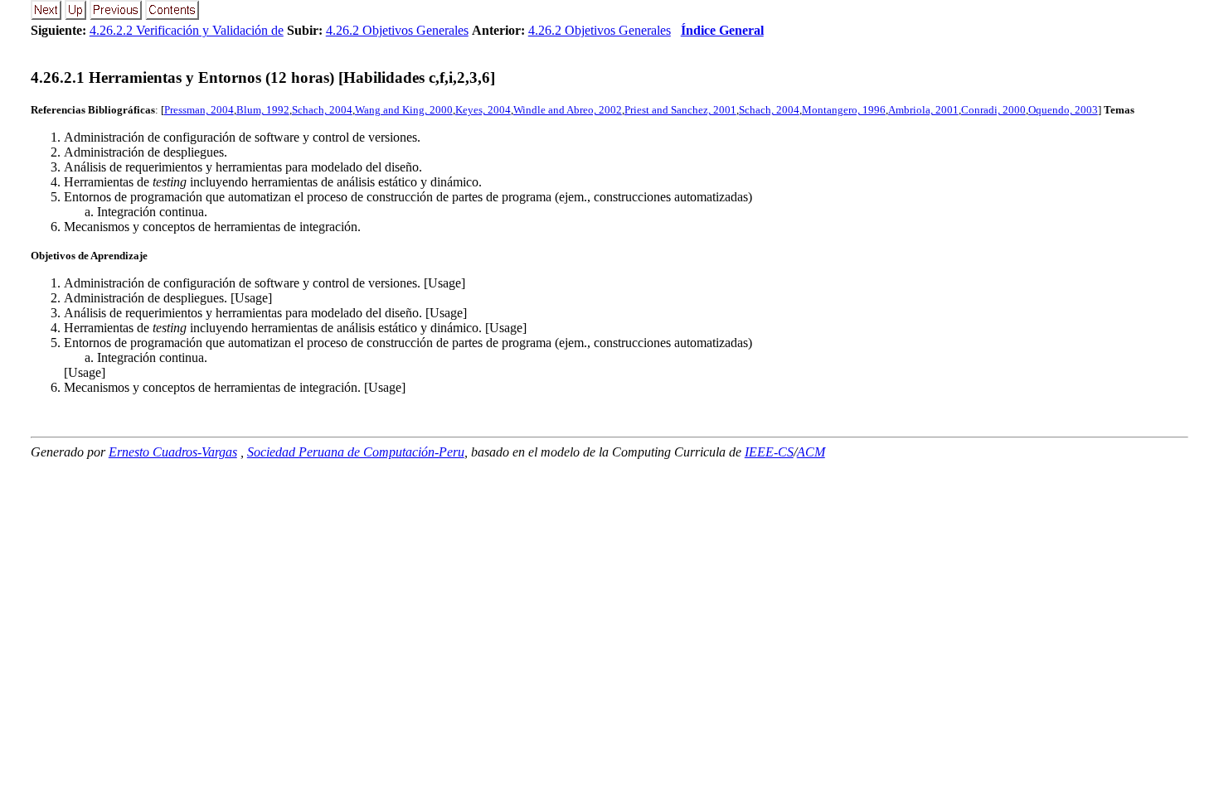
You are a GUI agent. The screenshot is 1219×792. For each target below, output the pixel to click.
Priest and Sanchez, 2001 (680, 110)
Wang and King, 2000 (404, 110)
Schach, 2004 (322, 110)
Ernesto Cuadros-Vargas (173, 452)
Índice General (722, 30)
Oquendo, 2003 (1063, 110)
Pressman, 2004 (199, 110)
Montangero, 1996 (844, 110)
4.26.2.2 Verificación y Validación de (187, 30)
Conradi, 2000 (993, 110)
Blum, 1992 (262, 110)
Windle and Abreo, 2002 (567, 110)
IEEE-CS (769, 452)
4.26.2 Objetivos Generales (397, 30)
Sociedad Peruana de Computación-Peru (355, 452)
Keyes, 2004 (483, 110)
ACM (811, 452)
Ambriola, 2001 (923, 110)
